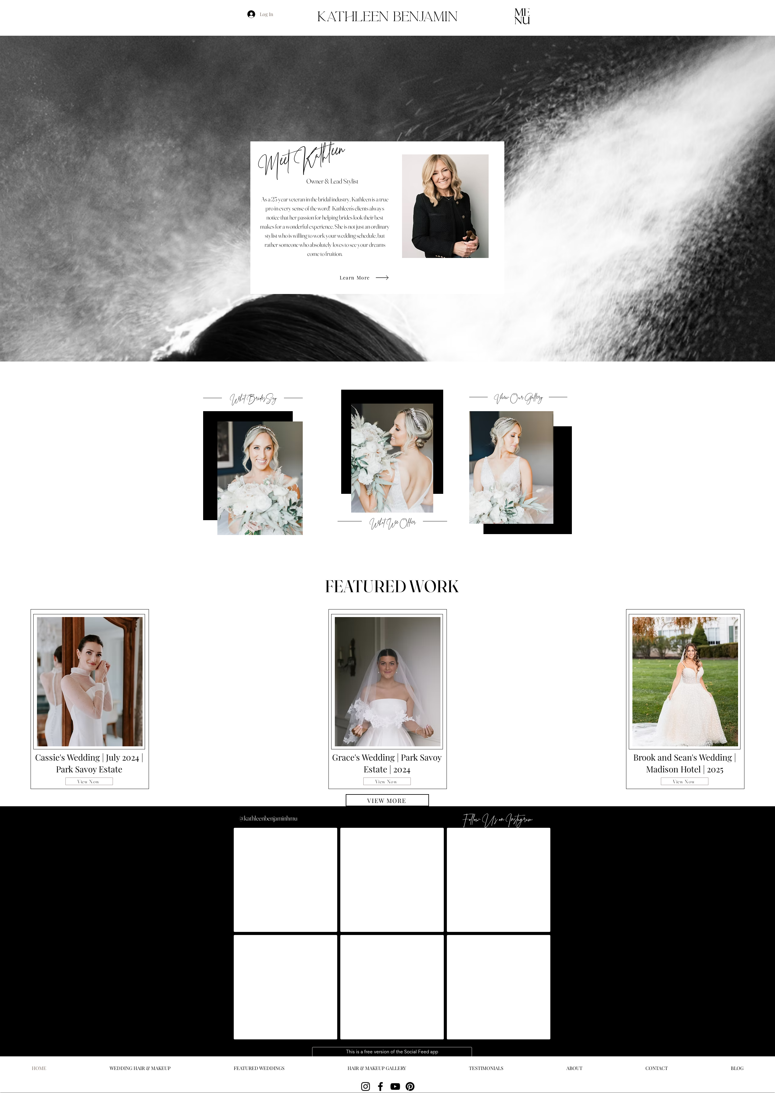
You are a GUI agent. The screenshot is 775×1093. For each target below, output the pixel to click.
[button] (522, 16)
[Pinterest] (410, 1086)
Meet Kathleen (302, 160)
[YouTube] (395, 1086)
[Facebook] (380, 1086)
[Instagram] (365, 1086)
